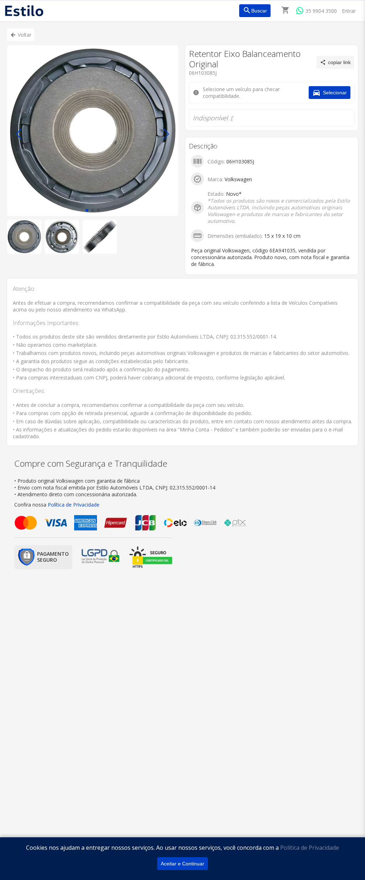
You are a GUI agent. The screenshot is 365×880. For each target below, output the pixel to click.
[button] (20, 34)
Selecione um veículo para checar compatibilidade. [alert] (180, 38)
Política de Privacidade (309, 848)
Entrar (349, 10)
